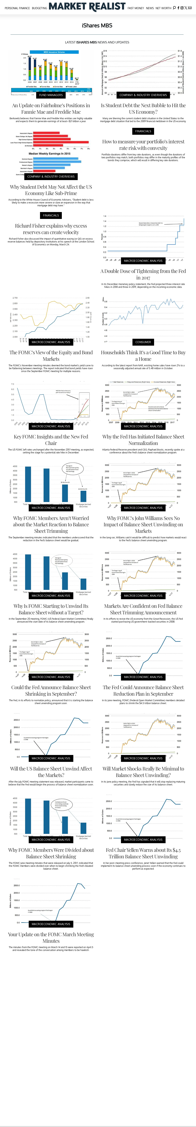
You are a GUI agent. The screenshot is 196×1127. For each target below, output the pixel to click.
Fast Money (136, 8)
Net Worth (163, 8)
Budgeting (39, 8)
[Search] (174, 7)
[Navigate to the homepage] (87, 7)
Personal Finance (17, 8)
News (150, 8)
